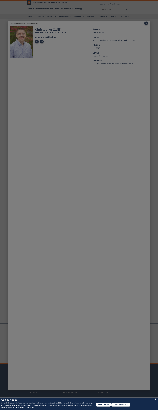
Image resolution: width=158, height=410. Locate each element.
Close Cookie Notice (120, 404)
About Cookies (103, 404)
